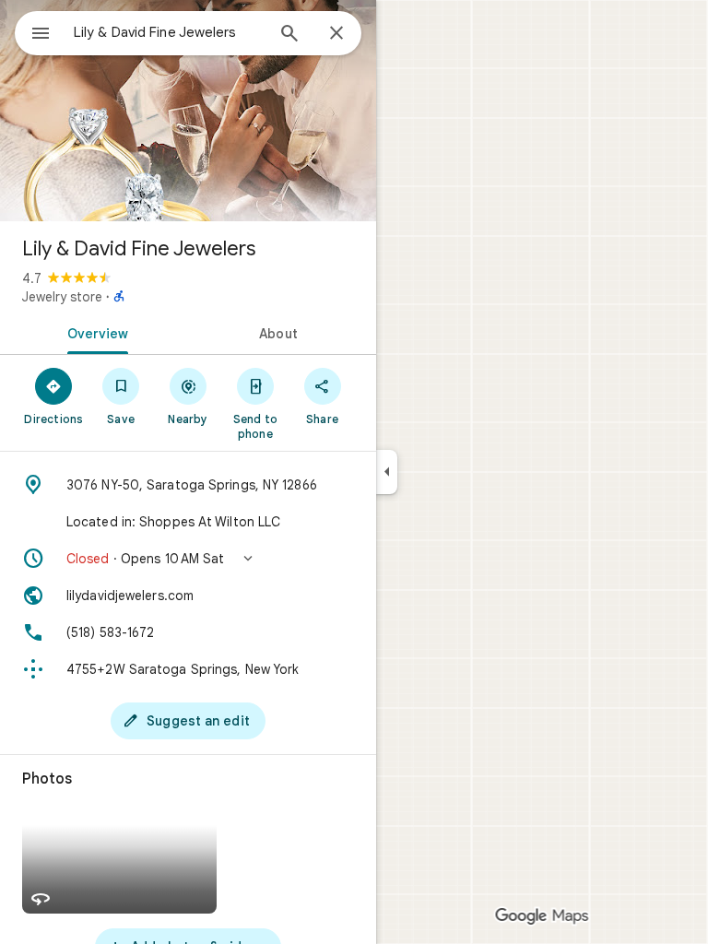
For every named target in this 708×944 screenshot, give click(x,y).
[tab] (94, 332)
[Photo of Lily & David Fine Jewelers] (188, 110)
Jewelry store (62, 297)
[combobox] (169, 32)
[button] (188, 558)
